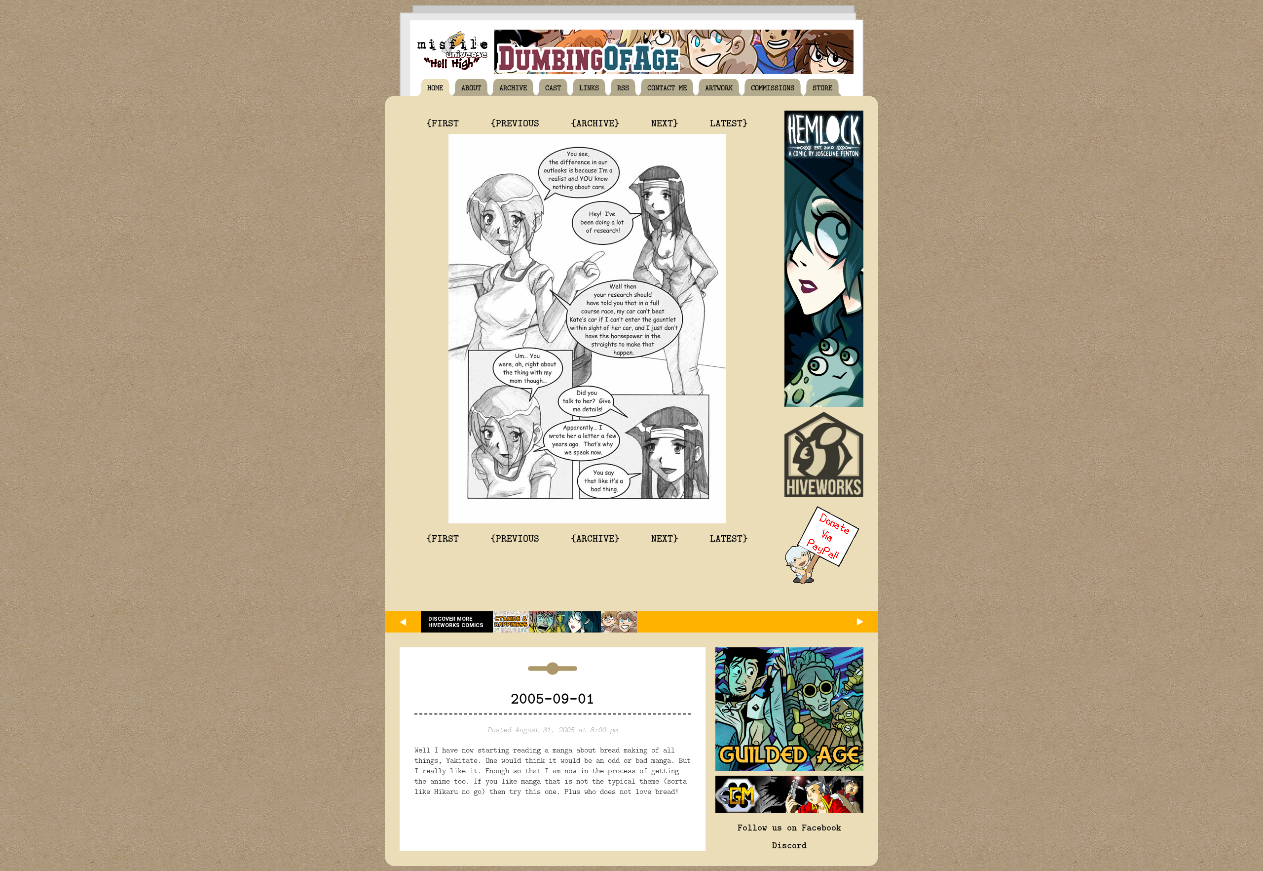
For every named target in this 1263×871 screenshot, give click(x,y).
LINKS (589, 87)
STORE (822, 87)
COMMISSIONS (772, 87)
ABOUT (471, 87)
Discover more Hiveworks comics (455, 622)
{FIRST (442, 122)
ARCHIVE (513, 87)
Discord (789, 844)
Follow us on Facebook (789, 827)
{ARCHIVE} (595, 122)
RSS (623, 87)
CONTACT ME (667, 87)
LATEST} (729, 122)
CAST (553, 87)
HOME (435, 87)
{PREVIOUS (514, 122)
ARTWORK (719, 87)
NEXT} (664, 122)
